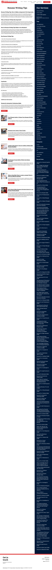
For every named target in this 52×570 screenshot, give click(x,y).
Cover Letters (30, 1)
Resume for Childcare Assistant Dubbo (41, 510)
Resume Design (40, 43)
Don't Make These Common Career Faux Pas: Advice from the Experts (43, 294)
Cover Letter (39, 154)
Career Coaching (40, 98)
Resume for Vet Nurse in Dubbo (43, 254)
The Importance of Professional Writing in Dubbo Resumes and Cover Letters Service (43, 448)
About (37, 2)
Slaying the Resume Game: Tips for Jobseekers (42, 362)
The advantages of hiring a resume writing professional (43, 344)
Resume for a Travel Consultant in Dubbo (41, 441)
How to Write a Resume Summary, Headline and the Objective (43, 489)
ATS (37, 37)
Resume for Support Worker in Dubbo (43, 243)
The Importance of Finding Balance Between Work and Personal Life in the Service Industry (42, 478)
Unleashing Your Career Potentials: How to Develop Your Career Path (42, 322)
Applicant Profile (40, 39)
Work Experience (40, 47)
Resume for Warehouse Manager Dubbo (42, 434)
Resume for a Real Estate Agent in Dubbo (42, 353)
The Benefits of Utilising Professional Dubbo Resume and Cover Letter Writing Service (42, 505)
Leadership (39, 67)
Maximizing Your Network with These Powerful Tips (42, 306)
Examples (39, 115)
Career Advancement (41, 74)
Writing (38, 135)
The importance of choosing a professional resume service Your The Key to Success (43, 281)
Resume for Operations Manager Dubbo (41, 178)
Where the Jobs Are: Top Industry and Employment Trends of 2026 (42, 428)
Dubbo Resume (5, 567)
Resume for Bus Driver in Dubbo (42, 545)
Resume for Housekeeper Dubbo (42, 269)
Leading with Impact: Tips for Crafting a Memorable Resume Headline (20, 146)
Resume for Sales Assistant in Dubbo (43, 222)
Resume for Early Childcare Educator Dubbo (42, 219)
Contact (40, 2)
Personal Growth (40, 92)
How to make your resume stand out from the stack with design (42, 167)
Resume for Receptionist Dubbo (43, 237)
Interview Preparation (41, 137)
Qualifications (39, 129)
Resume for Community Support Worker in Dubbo (42, 232)
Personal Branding (40, 59)
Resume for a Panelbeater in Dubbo (43, 501)
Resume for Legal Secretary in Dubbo (43, 371)
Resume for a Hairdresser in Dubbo (43, 458)
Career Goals (39, 71)
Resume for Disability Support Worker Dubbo (43, 274)
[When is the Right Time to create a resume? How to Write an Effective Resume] (4, 178)
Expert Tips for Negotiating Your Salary (42, 455)
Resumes (25, 1)
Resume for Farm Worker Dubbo (42, 216)
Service (38, 131)
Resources (33, 2)
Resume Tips (39, 41)
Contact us (38, 16)
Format (38, 109)
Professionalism (40, 69)
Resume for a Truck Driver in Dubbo (43, 318)
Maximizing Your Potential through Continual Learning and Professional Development (43, 410)
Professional (39, 133)
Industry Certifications (41, 78)
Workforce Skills (40, 61)
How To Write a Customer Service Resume (42, 493)
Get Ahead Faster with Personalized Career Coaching (43, 251)
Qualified (38, 119)
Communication (40, 32)
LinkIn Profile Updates (41, 14)
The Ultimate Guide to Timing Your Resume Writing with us (20, 118)
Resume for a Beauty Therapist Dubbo (43, 201)
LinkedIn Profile (40, 146)
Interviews (39, 138)
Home (22, 1)
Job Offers (39, 28)
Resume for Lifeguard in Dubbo (43, 272)
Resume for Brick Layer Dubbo (43, 547)
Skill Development (40, 76)
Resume (38, 156)
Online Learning (40, 72)
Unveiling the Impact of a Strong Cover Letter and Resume (42, 521)
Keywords (39, 45)
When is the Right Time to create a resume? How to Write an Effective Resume (20, 175)
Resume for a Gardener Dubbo (43, 356)
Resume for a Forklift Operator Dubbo (43, 384)
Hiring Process (40, 100)
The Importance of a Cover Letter (42, 278)
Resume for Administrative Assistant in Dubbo (42, 315)
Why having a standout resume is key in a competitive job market (42, 330)
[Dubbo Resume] (9, 2)
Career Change (40, 90)
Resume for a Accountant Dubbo (42, 359)
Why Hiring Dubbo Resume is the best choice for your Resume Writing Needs (20, 190)
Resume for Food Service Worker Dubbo (42, 376)
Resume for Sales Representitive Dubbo (41, 260)
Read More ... (4, 110)
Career (38, 144)
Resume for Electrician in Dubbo (42, 228)
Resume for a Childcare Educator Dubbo (42, 471)
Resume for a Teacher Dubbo (43, 393)
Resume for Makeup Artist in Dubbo (43, 240)
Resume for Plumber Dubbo (42, 192)
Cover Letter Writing (41, 26)
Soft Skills (39, 94)
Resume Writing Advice (42, 103)
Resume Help (39, 105)
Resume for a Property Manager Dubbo (41, 474)
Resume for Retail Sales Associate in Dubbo (42, 525)
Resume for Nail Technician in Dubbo (43, 406)
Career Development (41, 80)
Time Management (41, 55)
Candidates (39, 121)
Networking (39, 63)
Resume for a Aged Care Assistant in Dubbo (42, 347)
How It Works (39, 1)
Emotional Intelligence (41, 53)
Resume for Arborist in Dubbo (43, 495)
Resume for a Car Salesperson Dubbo (43, 431)
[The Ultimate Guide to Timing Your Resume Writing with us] (4, 120)
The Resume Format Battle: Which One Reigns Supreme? (19, 160)
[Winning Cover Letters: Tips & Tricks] (4, 134)
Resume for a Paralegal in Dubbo (42, 483)
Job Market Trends (41, 82)
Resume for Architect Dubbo (43, 413)
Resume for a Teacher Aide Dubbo (42, 438)
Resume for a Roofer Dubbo (42, 460)
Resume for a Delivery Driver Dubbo (43, 257)
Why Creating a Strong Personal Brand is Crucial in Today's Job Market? (42, 289)
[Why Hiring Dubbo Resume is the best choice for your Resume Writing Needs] (4, 192)
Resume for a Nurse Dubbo (42, 185)
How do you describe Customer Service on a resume (43, 297)
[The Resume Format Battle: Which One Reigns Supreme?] (4, 163)
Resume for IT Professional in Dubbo (43, 195)
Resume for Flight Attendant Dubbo (43, 334)
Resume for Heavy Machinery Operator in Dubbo (43, 452)
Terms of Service (12, 567)
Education (39, 36)
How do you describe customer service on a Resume (43, 205)
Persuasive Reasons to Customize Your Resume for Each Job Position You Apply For (43, 171)
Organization (39, 30)
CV (37, 150)
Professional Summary (41, 51)
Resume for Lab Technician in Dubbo (43, 302)
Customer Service (40, 111)
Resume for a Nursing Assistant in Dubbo (41, 235)
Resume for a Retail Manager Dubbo (43, 198)
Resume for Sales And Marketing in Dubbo (41, 399)
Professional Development (42, 96)
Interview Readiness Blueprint (43, 485)
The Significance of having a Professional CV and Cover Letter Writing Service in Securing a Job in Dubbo (43, 534)
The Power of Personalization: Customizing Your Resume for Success (43, 403)
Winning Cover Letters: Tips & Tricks (17, 130)
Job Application (40, 24)
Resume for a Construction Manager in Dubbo (42, 266)
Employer (39, 127)
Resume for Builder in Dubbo (43, 175)
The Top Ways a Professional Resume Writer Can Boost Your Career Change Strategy (43, 517)
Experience (39, 123)
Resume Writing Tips (41, 107)
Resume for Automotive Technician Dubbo (11, 103)
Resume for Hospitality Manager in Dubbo (42, 312)
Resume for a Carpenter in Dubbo (42, 350)
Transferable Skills (41, 84)
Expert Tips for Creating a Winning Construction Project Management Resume (43, 380)
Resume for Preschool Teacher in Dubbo (43, 416)
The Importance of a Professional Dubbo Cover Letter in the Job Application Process (43, 188)
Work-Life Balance (40, 57)
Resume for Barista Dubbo (42, 249)
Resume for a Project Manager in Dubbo (43, 246)
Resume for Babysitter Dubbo (43, 549)
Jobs (38, 117)
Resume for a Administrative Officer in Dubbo (43, 542)
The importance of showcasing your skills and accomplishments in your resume (43, 420)
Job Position (39, 113)
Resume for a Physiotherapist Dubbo (43, 390)
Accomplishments (40, 34)
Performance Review (41, 65)
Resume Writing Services (42, 148)
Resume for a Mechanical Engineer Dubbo (42, 326)
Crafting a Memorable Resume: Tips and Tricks (43, 468)
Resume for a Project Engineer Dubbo (43, 225)
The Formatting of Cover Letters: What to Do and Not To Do (43, 182)
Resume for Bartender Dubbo (43, 374)
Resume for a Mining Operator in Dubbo (43, 538)
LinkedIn (34, 1)
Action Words (39, 49)
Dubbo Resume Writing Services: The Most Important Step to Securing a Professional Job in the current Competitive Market (43, 339)
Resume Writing (40, 10)
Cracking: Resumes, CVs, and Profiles (43, 387)
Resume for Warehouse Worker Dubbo (43, 444)
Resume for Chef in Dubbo (42, 424)
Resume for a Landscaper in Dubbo (43, 368)
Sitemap (22, 567)
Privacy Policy (18, 567)
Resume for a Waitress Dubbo (43, 300)
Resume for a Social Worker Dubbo (43, 263)
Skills (38, 125)
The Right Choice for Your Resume (42, 498)
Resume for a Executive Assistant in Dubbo (42, 365)
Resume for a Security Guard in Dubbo (43, 163)
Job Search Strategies (41, 86)
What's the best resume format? (42, 309)
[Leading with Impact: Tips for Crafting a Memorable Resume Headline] (4, 149)
